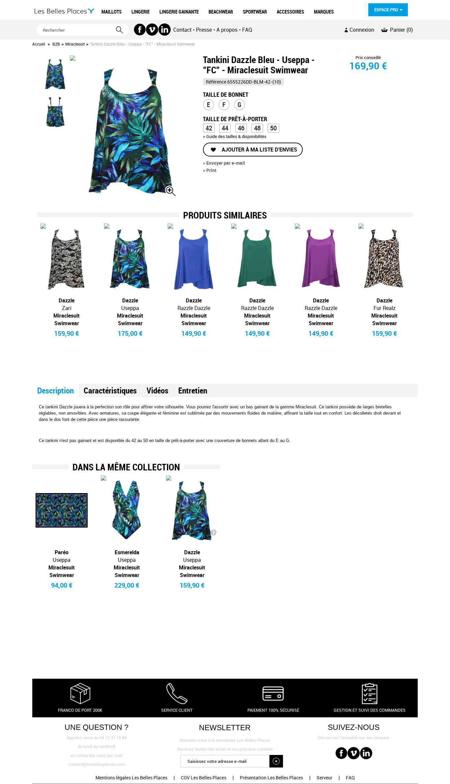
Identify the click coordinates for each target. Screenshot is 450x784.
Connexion (362, 29)
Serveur (324, 777)
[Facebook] (140, 29)
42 (209, 127)
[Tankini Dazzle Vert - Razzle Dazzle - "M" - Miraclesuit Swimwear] (257, 258)
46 (241, 127)
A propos (227, 29)
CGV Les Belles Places (203, 777)
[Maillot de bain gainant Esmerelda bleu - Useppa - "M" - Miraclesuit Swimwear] (127, 510)
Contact (182, 29)
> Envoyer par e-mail (224, 163)
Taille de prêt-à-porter (235, 118)
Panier (401, 29)
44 (225, 127)
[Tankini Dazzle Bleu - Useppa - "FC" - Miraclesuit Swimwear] (55, 74)
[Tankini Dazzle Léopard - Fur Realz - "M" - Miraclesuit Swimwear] (384, 258)
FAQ (247, 29)
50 (273, 127)
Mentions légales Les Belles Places (131, 777)
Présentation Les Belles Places (271, 777)
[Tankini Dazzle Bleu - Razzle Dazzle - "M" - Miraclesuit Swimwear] (193, 258)
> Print (209, 170)
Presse (204, 29)
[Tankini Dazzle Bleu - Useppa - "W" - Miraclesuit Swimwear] (130, 258)
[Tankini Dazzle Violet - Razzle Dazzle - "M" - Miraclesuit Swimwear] (321, 258)
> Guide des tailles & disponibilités (235, 136)
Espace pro (386, 10)
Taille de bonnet (225, 93)
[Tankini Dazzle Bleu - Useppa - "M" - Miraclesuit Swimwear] (192, 510)
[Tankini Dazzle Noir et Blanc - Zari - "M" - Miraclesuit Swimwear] (66, 258)
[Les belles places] (64, 11)
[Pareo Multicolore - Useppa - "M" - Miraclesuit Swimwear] (61, 510)
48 (257, 127)
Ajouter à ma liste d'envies (258, 149)
